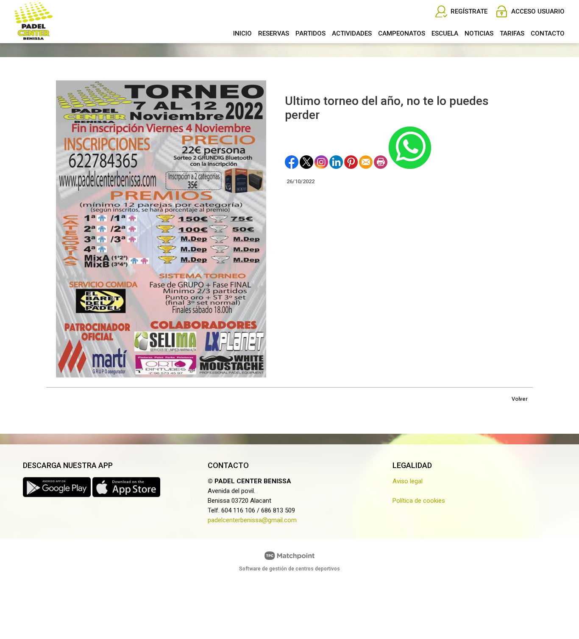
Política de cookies (418, 500)
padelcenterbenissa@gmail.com (252, 520)
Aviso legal (407, 481)
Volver (520, 399)
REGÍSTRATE (469, 11)
